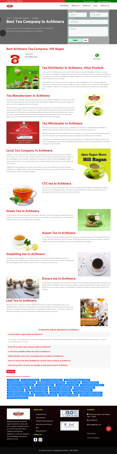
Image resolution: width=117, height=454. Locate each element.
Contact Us (104, 5)
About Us (74, 5)
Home (8, 18)
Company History (41, 414)
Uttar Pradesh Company (21, 18)
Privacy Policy (91, 433)
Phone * (93, 12)
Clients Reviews (40, 418)
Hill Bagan (64, 5)
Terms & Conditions (93, 438)
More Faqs (11, 371)
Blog (95, 5)
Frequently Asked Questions (44, 421)
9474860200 (31, 57)
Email (71, 19)
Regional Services (41, 431)
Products (86, 5)
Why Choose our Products (44, 424)
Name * (72, 12)
